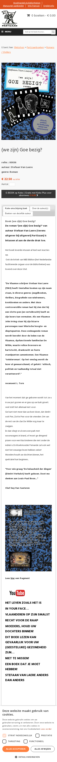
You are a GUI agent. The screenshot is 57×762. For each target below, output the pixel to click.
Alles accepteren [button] (15, 749)
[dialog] (28, 734)
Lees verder (46, 729)
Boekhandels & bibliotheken (26, 3)
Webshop (19, 47)
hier (13, 578)
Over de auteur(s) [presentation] (40, 208)
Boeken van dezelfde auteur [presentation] (18, 213)
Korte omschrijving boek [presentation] (16, 208)
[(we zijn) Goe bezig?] (28, 101)
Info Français (34, 6)
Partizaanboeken (35, 47)
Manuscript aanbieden (13, 6)
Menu (8, 32)
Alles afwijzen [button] (43, 749)
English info (49, 6)
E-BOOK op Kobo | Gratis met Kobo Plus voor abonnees (28, 194)
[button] (28, 756)
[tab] (16, 208)
